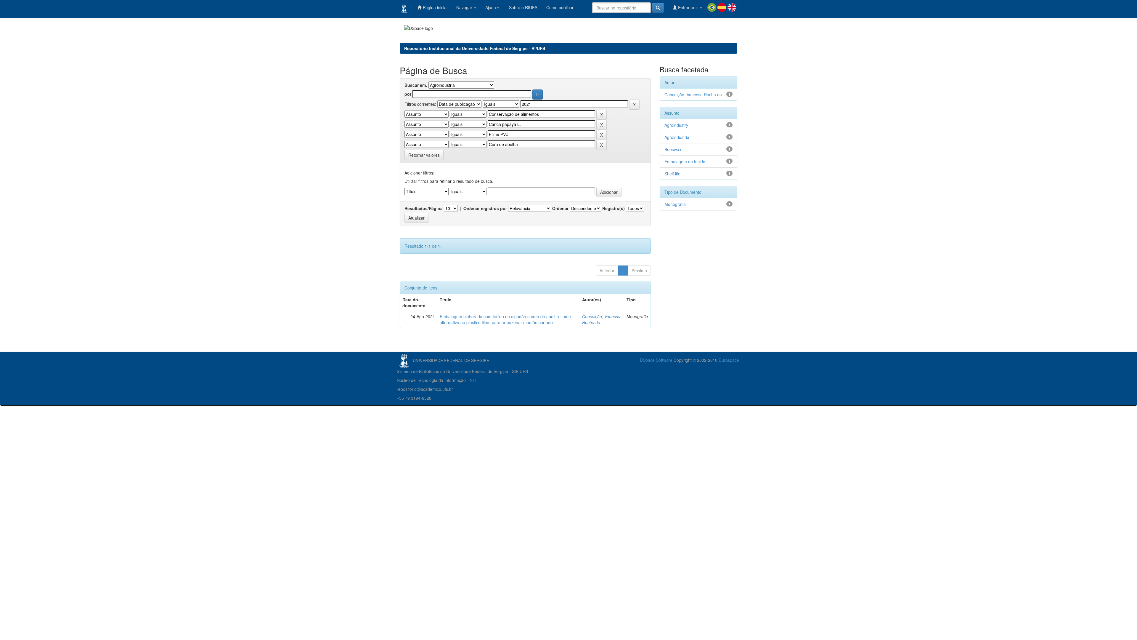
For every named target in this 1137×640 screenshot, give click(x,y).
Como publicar (560, 7)
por (407, 94)
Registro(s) (613, 208)
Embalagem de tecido (684, 161)
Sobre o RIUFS (522, 7)
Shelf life (672, 174)
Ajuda (490, 7)
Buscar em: (415, 85)
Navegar (464, 7)
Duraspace (729, 360)
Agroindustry (676, 125)
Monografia (675, 204)
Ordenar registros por (485, 208)
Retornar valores (424, 155)
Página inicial (434, 7)
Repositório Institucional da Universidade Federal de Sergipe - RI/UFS (474, 48)
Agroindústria (676, 137)
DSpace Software (656, 360)
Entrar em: (688, 7)
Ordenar (560, 208)
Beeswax (672, 149)
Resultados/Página (423, 208)
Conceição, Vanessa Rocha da (693, 94)
